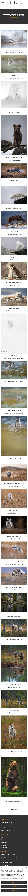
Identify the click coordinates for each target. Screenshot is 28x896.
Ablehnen (14, 886)
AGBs (2, 837)
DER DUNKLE (14, 231)
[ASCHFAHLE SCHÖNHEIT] (14, 732)
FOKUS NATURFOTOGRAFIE (7, 862)
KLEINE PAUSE (14, 308)
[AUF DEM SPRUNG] (14, 195)
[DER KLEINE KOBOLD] (14, 436)
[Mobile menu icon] (2, 2)
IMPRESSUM (21, 893)
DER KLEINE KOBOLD (14, 458)
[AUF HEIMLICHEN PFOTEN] (14, 39)
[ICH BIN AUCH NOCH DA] (14, 397)
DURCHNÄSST (13, 180)
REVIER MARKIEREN (14, 710)
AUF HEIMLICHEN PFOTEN (14, 50)
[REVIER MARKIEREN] (14, 699)
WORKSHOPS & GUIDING (7, 822)
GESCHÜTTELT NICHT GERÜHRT (14, 484)
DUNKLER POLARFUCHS (14, 158)
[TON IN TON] (14, 64)
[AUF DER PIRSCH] (14, 498)
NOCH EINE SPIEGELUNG (14, 684)
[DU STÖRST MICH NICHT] (14, 550)
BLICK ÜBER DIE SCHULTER (14, 381)
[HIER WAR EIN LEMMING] (14, 576)
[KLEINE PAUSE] (14, 297)
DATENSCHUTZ (15, 893)
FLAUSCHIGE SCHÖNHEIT (14, 536)
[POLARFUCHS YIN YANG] (14, 271)
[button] (26, 867)
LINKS (2, 839)
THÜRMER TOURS (5, 865)
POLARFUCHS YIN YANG (14, 282)
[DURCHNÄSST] (14, 170)
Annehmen (14, 882)
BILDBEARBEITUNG (5, 830)
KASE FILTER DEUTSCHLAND (8, 854)
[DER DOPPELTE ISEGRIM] (14, 602)
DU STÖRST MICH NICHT (14, 561)
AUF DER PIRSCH (14, 510)
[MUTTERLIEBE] (14, 777)
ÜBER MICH (4, 842)
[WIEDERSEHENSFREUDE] (14, 628)
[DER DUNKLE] (14, 220)
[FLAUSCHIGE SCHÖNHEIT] (14, 525)
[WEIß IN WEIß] (14, 333)
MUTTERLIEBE (14, 799)
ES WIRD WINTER (13, 257)
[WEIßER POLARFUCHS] (14, 94)
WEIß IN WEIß (14, 356)
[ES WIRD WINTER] (14, 246)
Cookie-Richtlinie (7, 893)
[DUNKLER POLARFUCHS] (14, 135)
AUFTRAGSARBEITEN (6, 827)
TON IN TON (14, 75)
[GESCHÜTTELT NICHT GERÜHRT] (14, 472)
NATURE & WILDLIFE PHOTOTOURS (9, 860)
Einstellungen (14, 890)
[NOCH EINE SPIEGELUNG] (14, 663)
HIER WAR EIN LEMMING (14, 587)
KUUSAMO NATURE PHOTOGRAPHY (9, 857)
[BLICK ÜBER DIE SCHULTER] (14, 370)
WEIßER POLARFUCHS (14, 110)
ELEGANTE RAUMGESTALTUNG (8, 825)
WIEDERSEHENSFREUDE (14, 639)
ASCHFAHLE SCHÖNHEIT (14, 751)
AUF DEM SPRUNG (14, 206)
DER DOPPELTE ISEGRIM (14, 614)
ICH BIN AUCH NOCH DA (13, 410)
